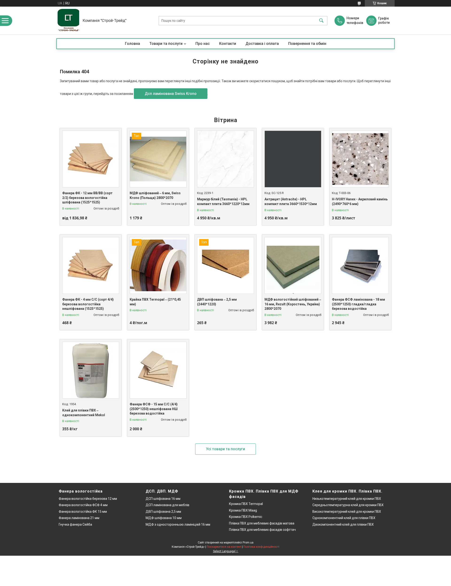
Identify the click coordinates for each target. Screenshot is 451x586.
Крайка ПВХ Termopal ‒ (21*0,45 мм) (155, 302)
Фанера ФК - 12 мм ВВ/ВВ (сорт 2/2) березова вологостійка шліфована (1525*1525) (87, 197)
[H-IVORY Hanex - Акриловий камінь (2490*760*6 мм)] (360, 159)
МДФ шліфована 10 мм (164, 518)
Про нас (202, 43)
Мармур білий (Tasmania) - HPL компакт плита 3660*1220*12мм (223, 201)
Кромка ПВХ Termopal (246, 504)
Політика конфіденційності (261, 546)
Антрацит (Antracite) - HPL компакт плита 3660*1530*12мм (290, 201)
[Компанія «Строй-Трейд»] (68, 20)
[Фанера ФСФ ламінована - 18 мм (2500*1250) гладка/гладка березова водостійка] (360, 265)
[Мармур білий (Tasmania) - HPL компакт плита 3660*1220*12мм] (225, 159)
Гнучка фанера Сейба (75, 524)
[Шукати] (321, 20)
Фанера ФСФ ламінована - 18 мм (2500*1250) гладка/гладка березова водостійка (358, 304)
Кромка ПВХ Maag (243, 510)
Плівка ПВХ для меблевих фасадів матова (261, 523)
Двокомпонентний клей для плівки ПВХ (343, 524)
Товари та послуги (166, 43)
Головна (132, 43)
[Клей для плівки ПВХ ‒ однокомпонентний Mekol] (90, 370)
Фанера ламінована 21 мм (79, 518)
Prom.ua (248, 542)
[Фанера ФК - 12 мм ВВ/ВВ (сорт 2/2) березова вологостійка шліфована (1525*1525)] (90, 159)
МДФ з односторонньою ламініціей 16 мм (178, 524)
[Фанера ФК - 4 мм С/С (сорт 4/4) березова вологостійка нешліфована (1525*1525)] (90, 265)
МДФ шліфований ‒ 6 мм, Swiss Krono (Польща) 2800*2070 (155, 195)
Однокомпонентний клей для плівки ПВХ (343, 518)
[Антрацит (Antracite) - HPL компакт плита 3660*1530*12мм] (292, 159)
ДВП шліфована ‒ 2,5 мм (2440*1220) (217, 302)
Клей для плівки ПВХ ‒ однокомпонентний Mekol (83, 412)
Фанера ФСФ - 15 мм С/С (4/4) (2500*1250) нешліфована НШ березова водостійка (154, 408)
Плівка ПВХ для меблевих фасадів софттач (262, 530)
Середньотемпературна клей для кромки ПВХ (348, 505)
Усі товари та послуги (225, 449)
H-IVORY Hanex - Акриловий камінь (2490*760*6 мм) (360, 201)
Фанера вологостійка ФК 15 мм (83, 511)
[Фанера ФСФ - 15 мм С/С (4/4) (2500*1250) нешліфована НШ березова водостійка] (158, 370)
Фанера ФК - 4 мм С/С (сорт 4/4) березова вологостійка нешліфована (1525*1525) (88, 304)
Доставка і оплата (262, 43)
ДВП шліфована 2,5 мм (163, 511)
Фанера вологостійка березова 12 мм (88, 499)
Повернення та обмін (307, 43)
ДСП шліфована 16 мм (163, 499)
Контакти (227, 43)
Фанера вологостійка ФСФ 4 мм (83, 505)
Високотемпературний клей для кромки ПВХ (346, 511)
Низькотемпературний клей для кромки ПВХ (346, 499)
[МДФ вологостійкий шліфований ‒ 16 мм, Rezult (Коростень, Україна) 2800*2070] (292, 265)
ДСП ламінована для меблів (167, 505)
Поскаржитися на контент (224, 546)
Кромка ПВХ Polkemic (245, 517)
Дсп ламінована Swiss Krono (171, 93)
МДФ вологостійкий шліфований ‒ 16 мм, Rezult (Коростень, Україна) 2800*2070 (292, 304)
